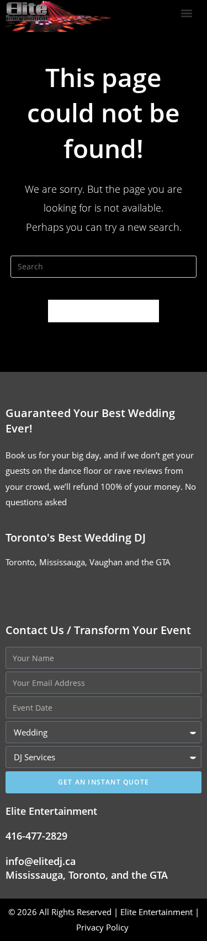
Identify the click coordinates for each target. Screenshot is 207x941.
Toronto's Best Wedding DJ (76, 537)
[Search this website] (103, 265)
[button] (186, 13)
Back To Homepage (103, 311)
